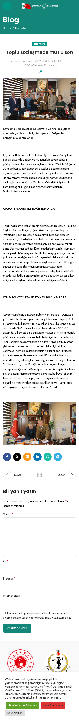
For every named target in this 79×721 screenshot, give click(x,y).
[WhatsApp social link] (48, 457)
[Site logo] (39, 5)
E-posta (9, 578)
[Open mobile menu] (7, 6)
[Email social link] (27, 457)
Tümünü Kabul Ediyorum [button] (23, 705)
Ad (5, 561)
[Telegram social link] (58, 457)
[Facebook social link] (7, 457)
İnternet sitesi (11, 595)
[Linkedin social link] (37, 457)
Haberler (39, 44)
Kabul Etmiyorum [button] (53, 705)
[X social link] (17, 457)
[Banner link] (20, 666)
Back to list (39, 475)
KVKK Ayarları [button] (14, 712)
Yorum (8, 514)
